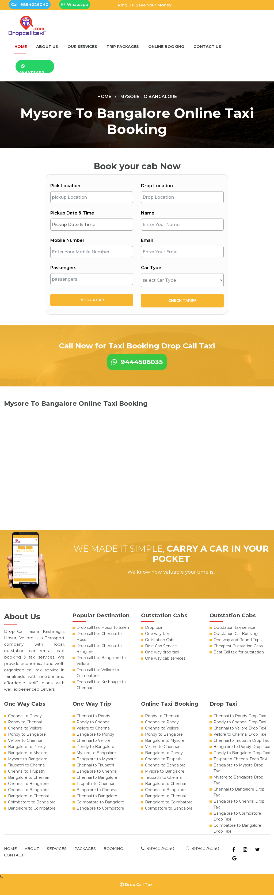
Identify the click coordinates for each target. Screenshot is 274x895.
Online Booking (166, 46)
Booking (113, 848)
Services (57, 848)
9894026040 (159, 848)
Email (147, 240)
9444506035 (140, 362)
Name (147, 213)
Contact (14, 855)
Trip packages (122, 46)
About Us (47, 46)
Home (20, 46)
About (32, 848)
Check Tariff (182, 300)
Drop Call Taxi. (139, 884)
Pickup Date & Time (72, 213)
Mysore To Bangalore (148, 96)
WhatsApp (32, 71)
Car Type (151, 267)
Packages (85, 848)
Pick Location (65, 185)
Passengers (63, 267)
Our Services (82, 46)
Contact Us (207, 46)
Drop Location (157, 185)
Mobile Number (67, 240)
